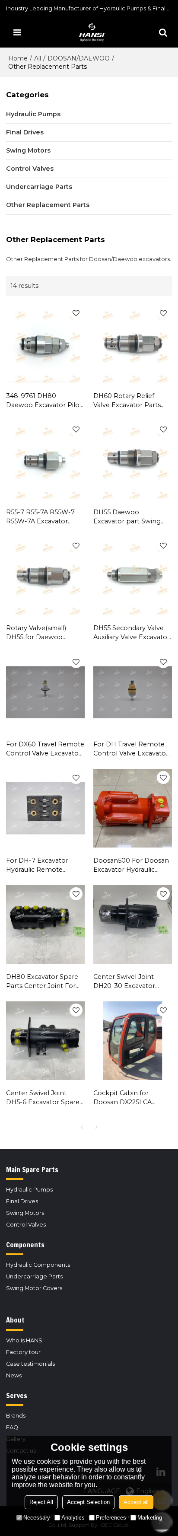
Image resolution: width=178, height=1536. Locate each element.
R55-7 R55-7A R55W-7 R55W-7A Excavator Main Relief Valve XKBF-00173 (43, 517)
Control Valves (26, 1224)
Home (18, 58)
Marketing (149, 1517)
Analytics (73, 1517)
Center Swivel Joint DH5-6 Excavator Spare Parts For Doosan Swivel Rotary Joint (44, 1098)
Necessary (36, 1517)
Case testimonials (30, 1364)
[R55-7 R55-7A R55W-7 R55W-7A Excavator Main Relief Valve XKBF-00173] (45, 460)
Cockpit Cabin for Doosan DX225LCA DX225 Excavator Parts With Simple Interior (128, 1098)
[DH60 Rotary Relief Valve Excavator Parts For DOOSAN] (132, 343)
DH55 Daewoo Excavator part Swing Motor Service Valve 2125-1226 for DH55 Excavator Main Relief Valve (127, 517)
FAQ (12, 1427)
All (37, 58)
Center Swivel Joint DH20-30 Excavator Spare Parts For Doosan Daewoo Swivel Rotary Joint (131, 982)
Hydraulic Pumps (29, 1189)
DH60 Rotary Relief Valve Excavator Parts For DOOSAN (127, 401)
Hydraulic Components (38, 1265)
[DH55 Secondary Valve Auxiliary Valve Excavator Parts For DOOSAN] (132, 576)
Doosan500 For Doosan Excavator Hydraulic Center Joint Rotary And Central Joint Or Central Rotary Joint (131, 865)
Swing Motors (25, 1213)
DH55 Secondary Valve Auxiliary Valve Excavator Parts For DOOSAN (131, 633)
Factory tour (23, 1352)
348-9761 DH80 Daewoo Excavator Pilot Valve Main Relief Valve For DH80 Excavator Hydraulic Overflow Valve (45, 401)
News (14, 1375)
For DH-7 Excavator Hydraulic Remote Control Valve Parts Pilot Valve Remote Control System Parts (44, 865)
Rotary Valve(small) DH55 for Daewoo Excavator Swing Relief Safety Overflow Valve (42, 633)
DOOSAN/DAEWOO (79, 58)
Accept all (136, 1502)
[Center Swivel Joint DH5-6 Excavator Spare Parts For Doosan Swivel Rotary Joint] (45, 1040)
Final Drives (22, 1201)
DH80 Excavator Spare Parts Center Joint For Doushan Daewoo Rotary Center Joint (42, 982)
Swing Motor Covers (34, 1288)
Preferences (111, 1517)
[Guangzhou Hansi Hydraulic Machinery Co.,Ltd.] (91, 32)
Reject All (41, 1502)
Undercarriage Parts (34, 1276)
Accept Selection (88, 1502)
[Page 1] (81, 1127)
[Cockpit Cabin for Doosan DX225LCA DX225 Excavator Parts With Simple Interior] (132, 1040)
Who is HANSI (25, 1340)
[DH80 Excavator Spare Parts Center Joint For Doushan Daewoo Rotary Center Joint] (45, 924)
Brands (15, 1415)
